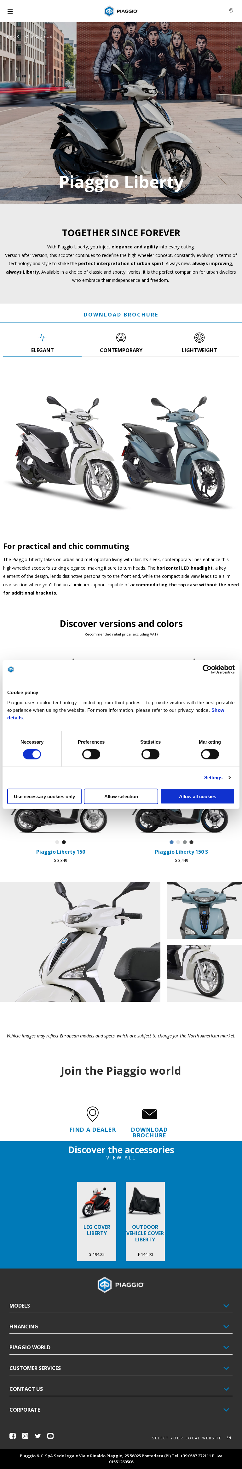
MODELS (19, 1306)
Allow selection (121, 796)
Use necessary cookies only (44, 796)
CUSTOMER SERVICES (35, 1368)
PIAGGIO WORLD (29, 1347)
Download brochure (121, 314)
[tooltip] (57, 842)
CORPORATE (24, 1410)
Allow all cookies (197, 796)
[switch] (91, 754)
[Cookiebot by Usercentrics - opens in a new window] (207, 669)
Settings (213, 777)
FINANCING (23, 1326)
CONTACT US (26, 1389)
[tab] (42, 343)
